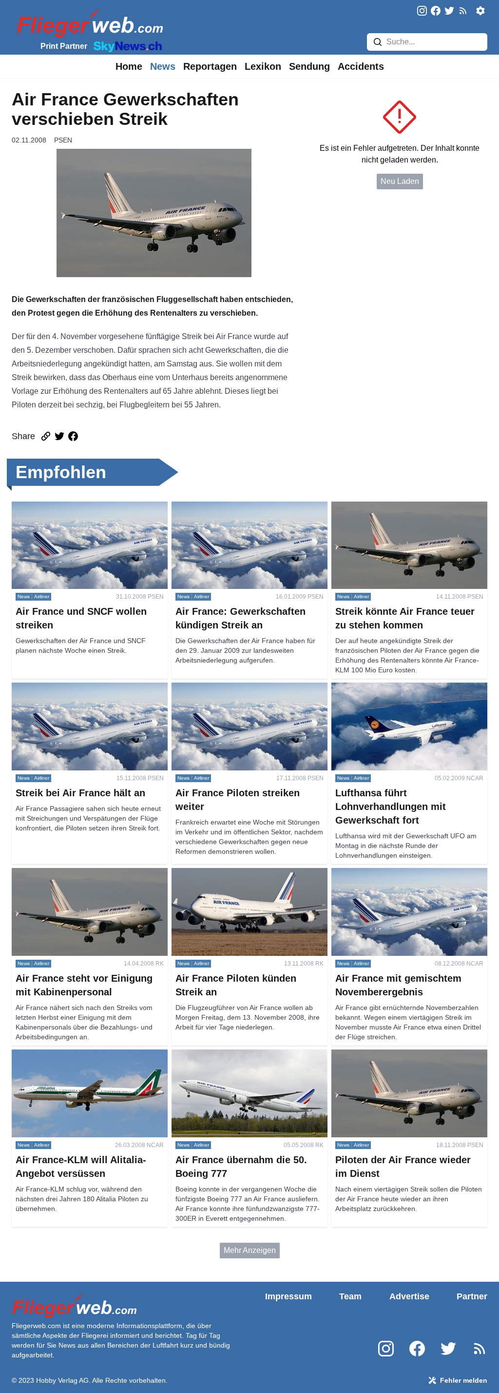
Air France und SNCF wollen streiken (76, 507)
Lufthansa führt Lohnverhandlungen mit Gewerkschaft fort (398, 694)
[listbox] (129, 66)
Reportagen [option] (210, 66)
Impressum (288, 1296)
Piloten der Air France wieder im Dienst (398, 1055)
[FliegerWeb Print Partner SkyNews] (125, 46)
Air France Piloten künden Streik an (233, 873)
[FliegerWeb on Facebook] (435, 11)
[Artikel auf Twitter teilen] (59, 436)
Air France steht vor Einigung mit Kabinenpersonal (68, 879)
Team (350, 1296)
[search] (377, 42)
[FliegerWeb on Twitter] (449, 11)
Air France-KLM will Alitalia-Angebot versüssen (74, 1061)
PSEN (63, 140)
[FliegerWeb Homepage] (88, 22)
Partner (472, 1296)
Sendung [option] (309, 66)
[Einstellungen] (480, 11)
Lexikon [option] (263, 66)
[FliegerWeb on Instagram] (422, 11)
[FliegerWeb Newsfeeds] (463, 11)
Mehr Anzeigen (250, 1250)
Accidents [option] (361, 66)
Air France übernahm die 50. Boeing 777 (242, 1055)
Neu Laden (400, 181)
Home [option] (128, 66)
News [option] (162, 66)
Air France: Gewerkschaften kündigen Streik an (248, 513)
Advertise (409, 1296)
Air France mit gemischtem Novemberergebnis (377, 879)
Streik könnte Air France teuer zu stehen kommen (400, 513)
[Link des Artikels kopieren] (46, 436)
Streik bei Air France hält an (59, 688)
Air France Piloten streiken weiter (229, 688)
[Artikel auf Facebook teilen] (73, 436)
